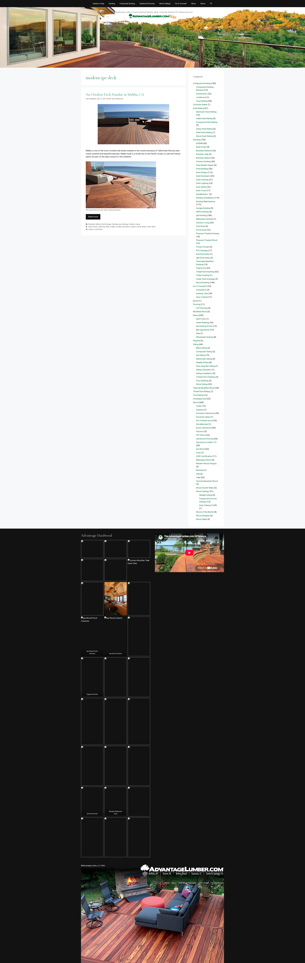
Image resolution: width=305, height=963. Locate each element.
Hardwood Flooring (147, 4)
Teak (198, 477)
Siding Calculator (203, 369)
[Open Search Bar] (211, 3)
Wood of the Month (205, 512)
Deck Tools (201, 190)
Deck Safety (201, 187)
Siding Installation (204, 373)
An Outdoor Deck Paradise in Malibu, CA (115, 94)
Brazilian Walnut (94, 224)
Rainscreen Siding (204, 359)
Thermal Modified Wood (204, 388)
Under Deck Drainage (205, 279)
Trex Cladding (202, 380)
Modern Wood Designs (206, 463)
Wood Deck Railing (204, 136)
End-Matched (202, 424)
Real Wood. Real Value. (188, 883)
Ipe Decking (123, 224)
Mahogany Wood (203, 460)
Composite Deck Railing (206, 122)
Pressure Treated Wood (206, 240)
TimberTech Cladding (205, 377)
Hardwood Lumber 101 (206, 442)
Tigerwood (201, 268)
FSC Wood (201, 435)
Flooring (196, 304)
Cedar (198, 406)
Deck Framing (202, 179)
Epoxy (195, 301)
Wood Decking (202, 282)
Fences (199, 431)
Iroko (198, 452)
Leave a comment (95, 229)
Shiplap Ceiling (205, 495)
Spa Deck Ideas (203, 258)
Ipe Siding (200, 355)
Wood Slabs (201, 519)
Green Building (202, 322)
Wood (203, 4)
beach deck (92, 227)
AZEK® (199, 143)
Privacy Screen (202, 247)
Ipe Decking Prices (204, 326)
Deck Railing (198, 108)
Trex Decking (202, 101)
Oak (198, 474)
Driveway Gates (203, 417)
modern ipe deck (122, 227)
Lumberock (201, 97)
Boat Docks (201, 147)
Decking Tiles (202, 293)
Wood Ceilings (164, 4)
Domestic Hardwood (205, 413)
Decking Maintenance (205, 201)
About (174, 883)
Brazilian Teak (202, 154)
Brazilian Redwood (204, 150)
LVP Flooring (201, 308)
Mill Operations (203, 330)
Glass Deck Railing (204, 129)
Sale (198, 333)
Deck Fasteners (203, 176)
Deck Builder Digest (205, 165)
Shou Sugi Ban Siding (205, 366)
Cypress (199, 409)
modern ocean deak (137, 227)
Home (167, 883)
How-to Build (202, 297)
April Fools (201, 319)
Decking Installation (205, 198)
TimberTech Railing (201, 391)
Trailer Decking (202, 275)
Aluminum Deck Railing (206, 112)
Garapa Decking (203, 208)
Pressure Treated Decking (207, 233)
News (193, 4)
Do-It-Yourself (181, 4)
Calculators (201, 290)
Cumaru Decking (203, 161)
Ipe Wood (200, 449)
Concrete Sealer (200, 104)
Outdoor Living (98, 4)
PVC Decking (202, 250)
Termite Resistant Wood (207, 481)
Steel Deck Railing (204, 132)
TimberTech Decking (205, 271)
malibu (112, 227)
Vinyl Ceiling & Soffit (208, 505)
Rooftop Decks (202, 254)
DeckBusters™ (202, 194)
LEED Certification (204, 456)
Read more (93, 216)
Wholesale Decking (204, 337)
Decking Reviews (217, 883)
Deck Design (106, 224)
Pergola (196, 340)
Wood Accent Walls (205, 488)
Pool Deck (200, 226)
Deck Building (202, 169)
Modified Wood (200, 311)
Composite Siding (204, 351)
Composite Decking (127, 4)
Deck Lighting (202, 183)
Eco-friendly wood (204, 420)
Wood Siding (202, 384)
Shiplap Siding (202, 362)
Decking (112, 4)
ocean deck (150, 227)
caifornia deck (103, 227)
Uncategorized (199, 399)
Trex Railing (198, 395)
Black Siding (201, 348)
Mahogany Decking (204, 219)
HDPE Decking (202, 211)
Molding (199, 470)
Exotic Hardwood (203, 428)
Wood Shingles (203, 515)
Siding (196, 344)
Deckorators (201, 94)
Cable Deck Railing (204, 118)
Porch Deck (201, 230)
